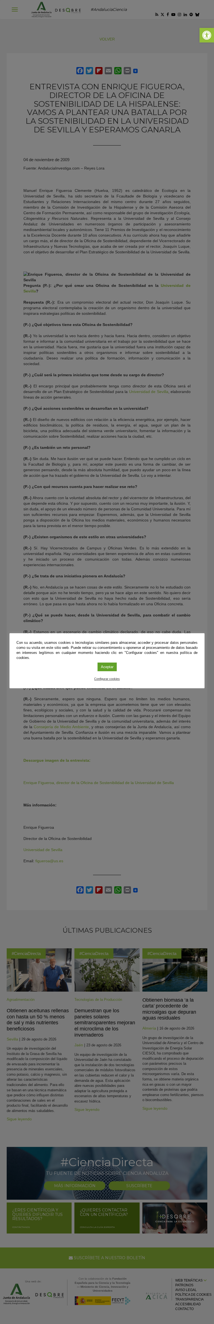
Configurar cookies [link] (107, 678)
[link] (207, 35)
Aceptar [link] (107, 667)
